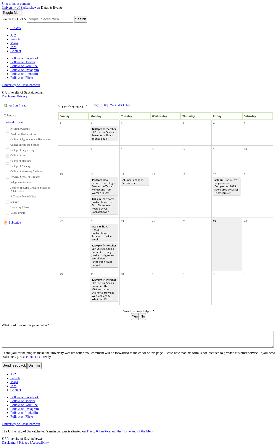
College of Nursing (20, 166)
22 (61, 221)
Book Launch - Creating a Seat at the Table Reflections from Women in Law (103, 186)
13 (214, 149)
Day (106, 105)
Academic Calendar (20, 128)
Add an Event (17, 105)
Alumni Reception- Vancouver (133, 181)
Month (121, 105)
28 (245, 221)
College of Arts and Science (24, 144)
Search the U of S (14, 19)
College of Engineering (22, 150)
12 (183, 149)
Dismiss (34, 365)
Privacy (22, 96)
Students (14, 201)
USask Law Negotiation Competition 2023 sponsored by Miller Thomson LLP (226, 186)
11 (153, 149)
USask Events (17, 212)
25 (153, 221)
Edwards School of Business (25, 176)
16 (91, 174)
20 (214, 174)
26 (183, 221)
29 (61, 274)
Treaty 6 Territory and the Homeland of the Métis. (121, 431)
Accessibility (40, 442)
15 (61, 174)
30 (91, 274)
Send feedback (14, 365)
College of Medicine (20, 160)
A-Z (13, 35)
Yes (135, 316)
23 (91, 221)
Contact (15, 51)
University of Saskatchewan (21, 7)
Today (95, 105)
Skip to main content (16, 3)
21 (245, 174)
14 (245, 149)
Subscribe (15, 222)
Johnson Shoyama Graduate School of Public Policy (30, 189)
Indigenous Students (20, 182)
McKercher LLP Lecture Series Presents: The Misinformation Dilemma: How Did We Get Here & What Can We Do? (104, 289)
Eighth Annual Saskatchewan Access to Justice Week (102, 233)
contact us (33, 357)
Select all (10, 122)
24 (122, 221)
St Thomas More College (23, 196)
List (128, 105)
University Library (19, 207)
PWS (15, 28)
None (20, 122)
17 (122, 174)
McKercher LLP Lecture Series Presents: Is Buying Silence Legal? (104, 133)
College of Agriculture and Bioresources (31, 139)
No (142, 316)
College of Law (18, 155)
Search (80, 19)
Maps (14, 43)
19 (183, 174)
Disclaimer (9, 96)
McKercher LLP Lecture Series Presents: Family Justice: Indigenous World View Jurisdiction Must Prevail (104, 255)
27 (214, 221)
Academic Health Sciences (23, 134)
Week (113, 105)
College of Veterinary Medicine (26, 171)
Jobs (13, 47)
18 (153, 174)
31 (122, 274)
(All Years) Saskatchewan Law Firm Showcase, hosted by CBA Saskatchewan (103, 205)
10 (122, 149)
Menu (13, 12)
